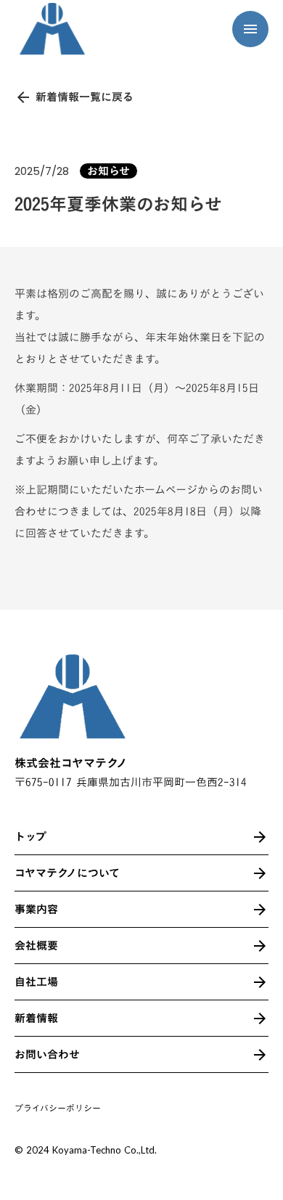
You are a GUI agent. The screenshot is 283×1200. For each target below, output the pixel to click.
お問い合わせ (47, 1054)
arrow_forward (259, 1055)
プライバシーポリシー (58, 1108)
